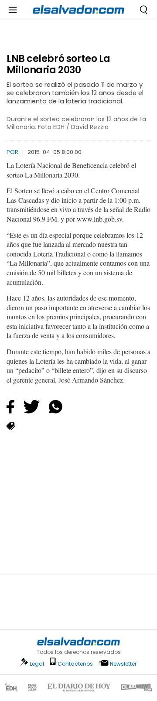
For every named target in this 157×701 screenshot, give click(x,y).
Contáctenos (75, 663)
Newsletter (123, 663)
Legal (37, 663)
